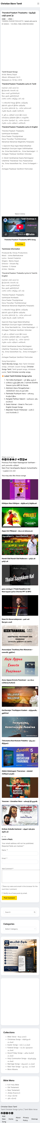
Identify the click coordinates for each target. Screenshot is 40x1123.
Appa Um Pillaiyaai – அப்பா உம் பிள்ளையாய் (17, 531)
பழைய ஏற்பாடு (12, 1096)
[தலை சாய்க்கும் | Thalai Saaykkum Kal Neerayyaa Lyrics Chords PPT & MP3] (20, 575)
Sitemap (34, 1119)
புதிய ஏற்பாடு (11, 1098)
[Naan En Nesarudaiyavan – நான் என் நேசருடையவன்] (20, 605)
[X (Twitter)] (5, 460)
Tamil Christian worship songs (18, 372)
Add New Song (4, 1119)
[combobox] (18, 912)
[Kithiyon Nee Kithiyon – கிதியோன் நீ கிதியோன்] (20, 489)
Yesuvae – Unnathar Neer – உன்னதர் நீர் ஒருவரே (19, 801)
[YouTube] (12, 1113)
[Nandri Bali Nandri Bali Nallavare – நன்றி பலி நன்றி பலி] (20, 545)
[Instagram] (7, 1113)
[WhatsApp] (11, 460)
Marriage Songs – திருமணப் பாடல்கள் (21, 1064)
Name (5, 850)
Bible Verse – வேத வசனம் (16, 1037)
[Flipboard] (23, 460)
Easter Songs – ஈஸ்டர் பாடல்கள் (18, 1045)
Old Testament (13, 1087)
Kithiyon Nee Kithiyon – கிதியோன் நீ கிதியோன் (19, 503)
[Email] (13, 460)
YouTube (20, 244)
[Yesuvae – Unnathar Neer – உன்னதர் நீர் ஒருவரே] (20, 787)
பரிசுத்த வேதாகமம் (13, 1093)
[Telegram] (18, 460)
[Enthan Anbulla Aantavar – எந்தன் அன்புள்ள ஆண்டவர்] (20, 815)
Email (4, 858)
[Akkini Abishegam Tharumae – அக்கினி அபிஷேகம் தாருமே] (20, 757)
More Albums (12, 1069)
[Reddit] (26, 460)
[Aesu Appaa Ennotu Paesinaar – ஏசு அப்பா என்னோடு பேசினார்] (20, 666)
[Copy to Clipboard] (16, 460)
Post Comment (9, 898)
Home (11, 1119)
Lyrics (15, 24)
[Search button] (34, 912)
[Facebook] (3, 460)
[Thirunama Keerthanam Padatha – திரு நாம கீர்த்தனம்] (20, 727)
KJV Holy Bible (13, 1085)
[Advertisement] (20, 49)
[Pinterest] (8, 460)
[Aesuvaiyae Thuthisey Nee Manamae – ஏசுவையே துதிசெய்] (20, 635)
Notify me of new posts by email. (15, 893)
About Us (18, 1119)
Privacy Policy (26, 1119)
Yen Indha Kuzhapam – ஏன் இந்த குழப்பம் (21, 380)
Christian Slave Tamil (11, 3)
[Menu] (38, 4)
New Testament (13, 1090)
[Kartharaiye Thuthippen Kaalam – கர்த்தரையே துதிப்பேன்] (20, 696)
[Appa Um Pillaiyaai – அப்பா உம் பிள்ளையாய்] (20, 517)
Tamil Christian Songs (26, 24)
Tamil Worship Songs (10, 364)
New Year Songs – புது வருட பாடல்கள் (21, 1067)
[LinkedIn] (21, 460)
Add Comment (7, 869)
